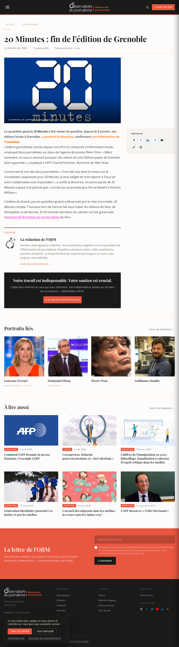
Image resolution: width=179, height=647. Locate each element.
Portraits (61, 610)
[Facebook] (146, 609)
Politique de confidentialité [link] (44, 638)
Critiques (61, 605)
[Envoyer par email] (162, 140)
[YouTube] (157, 609)
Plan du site (104, 610)
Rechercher (62, 625)
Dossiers (61, 600)
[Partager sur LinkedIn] (148, 140)
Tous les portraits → (162, 329)
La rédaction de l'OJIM (15, 48)
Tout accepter (20, 631)
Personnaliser (16, 638)
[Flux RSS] (167, 609)
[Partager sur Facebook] (141, 140)
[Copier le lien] (134, 147)
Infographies (63, 615)
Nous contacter (106, 605)
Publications (63, 620)
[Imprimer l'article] (141, 147)
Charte (101, 595)
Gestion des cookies (79, 641)
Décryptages (30, 24)
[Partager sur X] (134, 140)
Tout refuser (45, 631)
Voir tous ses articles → (35, 264)
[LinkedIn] (162, 609)
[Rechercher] (147, 7)
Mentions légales (107, 600)
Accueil (10, 24)
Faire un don (146, 595)
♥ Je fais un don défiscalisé (62, 299)
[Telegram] (151, 609)
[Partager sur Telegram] (155, 140)
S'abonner (105, 560)
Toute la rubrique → (162, 408)
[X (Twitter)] (141, 609)
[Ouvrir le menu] (7, 7)
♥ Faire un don (163, 7)
